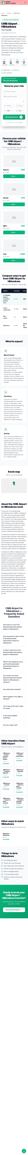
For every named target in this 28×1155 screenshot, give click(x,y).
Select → (14, 176)
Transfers (8, 13)
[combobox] (14, 91)
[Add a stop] (23, 101)
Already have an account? (14, 122)
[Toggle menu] (25, 2)
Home (2, 13)
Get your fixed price (13, 910)
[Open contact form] (24, 1151)
